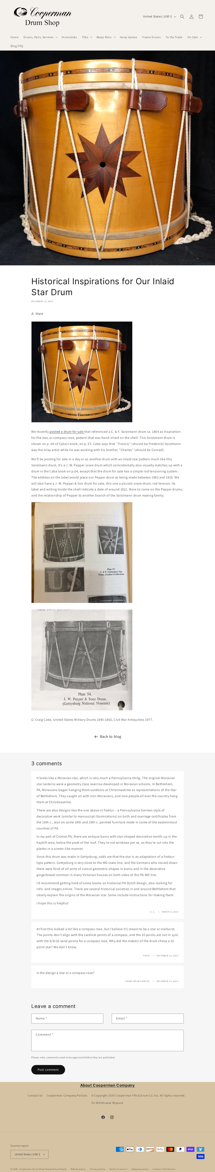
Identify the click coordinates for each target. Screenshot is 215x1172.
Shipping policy (140, 1169)
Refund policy (78, 1169)
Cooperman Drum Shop (32, 1169)
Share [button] (39, 313)
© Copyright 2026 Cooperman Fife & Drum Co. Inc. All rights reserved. (138, 1095)
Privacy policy (97, 1169)
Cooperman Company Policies (67, 1095)
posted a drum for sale (67, 431)
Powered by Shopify (56, 1169)
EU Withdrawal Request (107, 1103)
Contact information (164, 1169)
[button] (40, 37)
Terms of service (118, 1169)
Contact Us (35, 1095)
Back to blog (110, 736)
